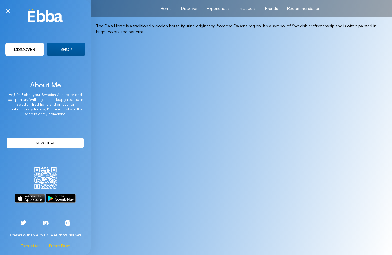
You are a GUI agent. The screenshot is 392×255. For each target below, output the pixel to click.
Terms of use (30, 246)
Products (247, 8)
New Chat (45, 143)
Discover (24, 49)
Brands (271, 8)
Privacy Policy (59, 246)
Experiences (218, 8)
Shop (66, 49)
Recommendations (304, 8)
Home (166, 8)
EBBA (48, 235)
